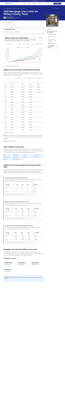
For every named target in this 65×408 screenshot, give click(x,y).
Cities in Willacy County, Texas (52, 37)
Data (29, 3)
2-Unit (19, 78)
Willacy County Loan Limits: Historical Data (52, 32)
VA (12, 141)
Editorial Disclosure (55, 8)
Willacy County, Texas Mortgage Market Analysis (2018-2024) (52, 40)
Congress (34, 3)
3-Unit (29, 78)
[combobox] (23, 24)
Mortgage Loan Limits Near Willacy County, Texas (52, 43)
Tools (24, 3)
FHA (11, 141)
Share (41, 37)
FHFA (8, 141)
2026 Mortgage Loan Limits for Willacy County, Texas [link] (19, 8)
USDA (15, 141)
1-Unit (9, 78)
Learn (39, 3)
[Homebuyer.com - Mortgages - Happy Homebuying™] (8, 3)
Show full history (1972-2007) (8, 132)
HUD (27, 277)
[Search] (51, 3)
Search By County (10, 29)
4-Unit (39, 78)
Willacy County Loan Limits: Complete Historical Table (52, 34)
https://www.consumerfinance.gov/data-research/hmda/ (12, 194)
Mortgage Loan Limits (9, 8)
